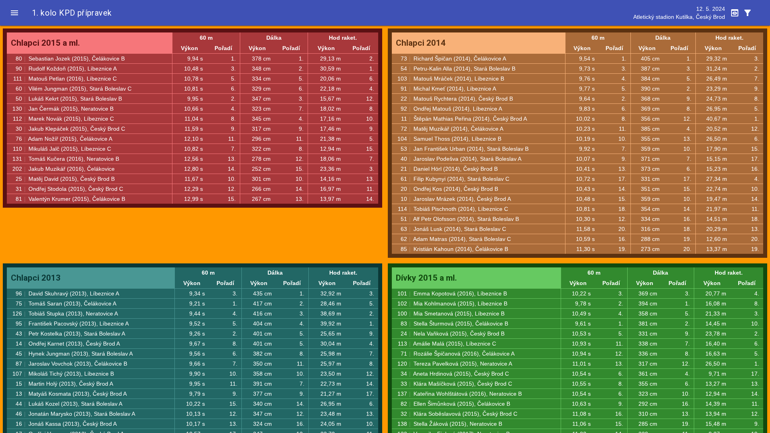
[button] (14, 12)
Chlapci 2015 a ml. (45, 43)
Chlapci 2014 (421, 43)
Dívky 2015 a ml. (426, 278)
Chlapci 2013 (36, 278)
